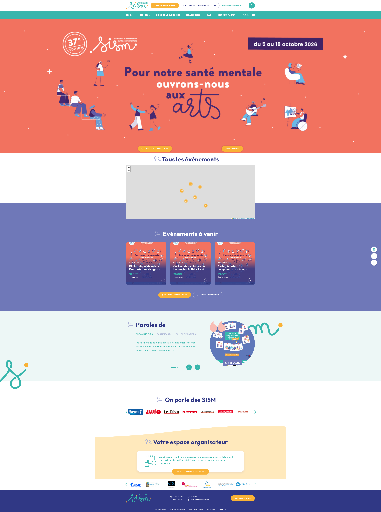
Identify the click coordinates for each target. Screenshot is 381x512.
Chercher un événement (168, 15)
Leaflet (235, 218)
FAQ (209, 15)
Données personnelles (177, 509)
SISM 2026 (145, 15)
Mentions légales (160, 509)
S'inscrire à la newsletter (156, 149)
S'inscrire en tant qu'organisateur (199, 5)
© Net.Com (222, 509)
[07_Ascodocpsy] (171, 484)
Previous (192, 364)
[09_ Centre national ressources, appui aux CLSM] (207, 484)
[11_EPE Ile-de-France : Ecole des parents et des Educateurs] (243, 484)
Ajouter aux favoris (230, 9)
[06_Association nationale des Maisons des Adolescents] (153, 484)
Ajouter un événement (209, 295)
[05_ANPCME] (135, 484)
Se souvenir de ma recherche (234, 9)
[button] (206, 206)
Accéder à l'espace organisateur (191, 471)
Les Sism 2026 (233, 149)
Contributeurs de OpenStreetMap (246, 218)
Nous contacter (226, 15)
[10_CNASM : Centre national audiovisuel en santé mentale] (225, 484)
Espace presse (193, 15)
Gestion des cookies (196, 509)
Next (201, 364)
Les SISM (130, 15)
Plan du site (211, 509)
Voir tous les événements (175, 295)
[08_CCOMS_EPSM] (189, 484)
